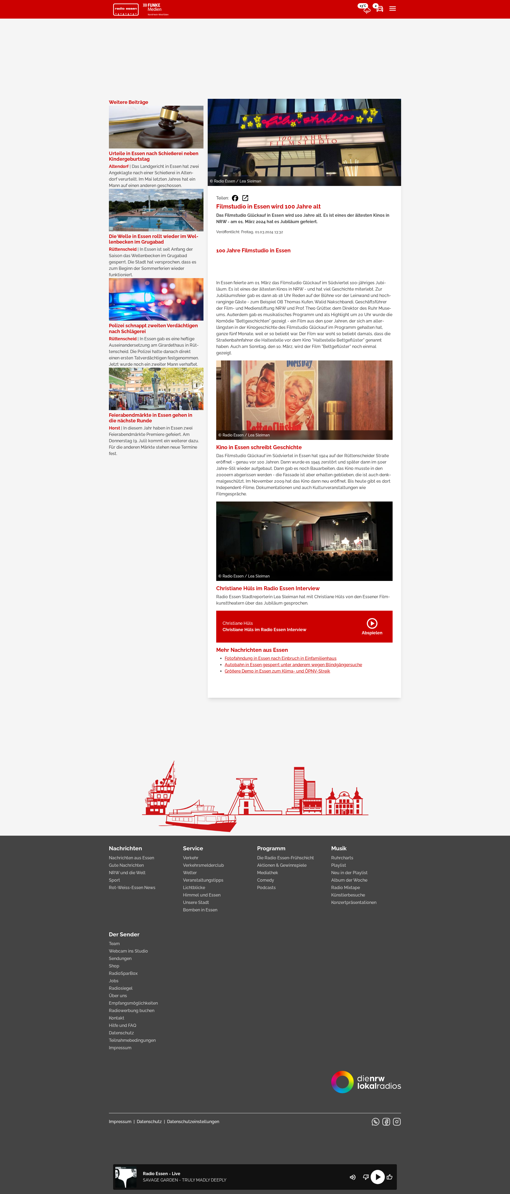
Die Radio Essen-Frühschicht (285, 857)
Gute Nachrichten (126, 865)
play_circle (377, 1176)
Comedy (265, 880)
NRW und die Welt (127, 872)
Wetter (190, 872)
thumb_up (389, 1177)
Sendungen (120, 958)
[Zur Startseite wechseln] (126, 9)
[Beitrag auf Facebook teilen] (235, 198)
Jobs (113, 980)
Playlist (338, 865)
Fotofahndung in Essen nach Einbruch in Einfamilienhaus (281, 658)
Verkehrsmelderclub (203, 865)
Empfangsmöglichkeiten (133, 1003)
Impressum (120, 1047)
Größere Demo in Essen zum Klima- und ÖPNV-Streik (277, 671)
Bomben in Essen (200, 909)
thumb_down (366, 1177)
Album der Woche (349, 880)
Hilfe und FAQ (122, 1025)
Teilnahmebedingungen (132, 1040)
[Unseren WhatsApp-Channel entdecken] (375, 1121)
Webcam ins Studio (128, 951)
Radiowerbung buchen (131, 1010)
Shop (114, 965)
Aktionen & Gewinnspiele (282, 865)
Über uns (118, 995)
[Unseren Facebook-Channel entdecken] (386, 1121)
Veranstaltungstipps (203, 880)
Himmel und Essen (201, 895)
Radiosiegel (121, 988)
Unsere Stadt (196, 902)
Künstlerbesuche (348, 895)
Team (114, 943)
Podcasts (266, 887)
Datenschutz (121, 1032)
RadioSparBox (123, 973)
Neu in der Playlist (349, 872)
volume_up (352, 1177)
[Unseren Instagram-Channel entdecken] (397, 1121)
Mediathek (267, 872)
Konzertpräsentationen (353, 902)
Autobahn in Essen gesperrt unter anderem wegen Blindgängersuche (293, 664)
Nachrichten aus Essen (131, 857)
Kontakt (116, 1018)
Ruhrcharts (342, 857)
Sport (114, 880)
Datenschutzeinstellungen (193, 1121)
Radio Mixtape (345, 887)
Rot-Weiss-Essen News (132, 887)
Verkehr (190, 857)
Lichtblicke (194, 887)
